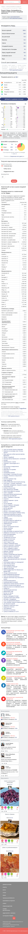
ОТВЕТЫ (4, 903)
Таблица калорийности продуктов (13, 6)
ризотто (6, 502)
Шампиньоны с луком (10, 462)
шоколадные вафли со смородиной (13, 562)
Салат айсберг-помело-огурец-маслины (15, 602)
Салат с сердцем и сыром (11, 548)
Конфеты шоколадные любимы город (14, 512)
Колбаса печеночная (9, 488)
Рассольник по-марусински (11, 466)
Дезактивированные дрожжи (12, 574)
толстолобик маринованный (11, 549)
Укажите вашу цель (6, 164)
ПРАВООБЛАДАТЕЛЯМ (7, 906)
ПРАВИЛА (11, 915)
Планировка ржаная (9, 472)
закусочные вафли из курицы (12, 491)
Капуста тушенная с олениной (12, 545)
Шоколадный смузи (9, 565)
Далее (14, 181)
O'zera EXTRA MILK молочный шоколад (14, 482)
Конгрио (6, 477)
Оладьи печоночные (9, 539)
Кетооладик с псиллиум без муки (13, 474)
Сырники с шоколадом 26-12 (11, 463)
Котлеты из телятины (9, 610)
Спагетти (6, 499)
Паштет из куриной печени (11, 526)
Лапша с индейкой (9, 457)
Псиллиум (6, 471)
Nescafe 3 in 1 (7, 509)
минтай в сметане (8, 536)
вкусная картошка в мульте (11, 546)
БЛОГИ (4, 889)
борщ (20, 8)
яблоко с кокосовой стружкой (12, 511)
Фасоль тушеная (8, 528)
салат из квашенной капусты (12, 600)
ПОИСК (4, 895)
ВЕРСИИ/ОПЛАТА (6, 910)
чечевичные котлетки (10, 537)
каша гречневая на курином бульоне (14, 531)
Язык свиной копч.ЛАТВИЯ (11, 489)
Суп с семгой (7, 525)
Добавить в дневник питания (14, 99)
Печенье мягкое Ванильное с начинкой (14, 458)
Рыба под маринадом (10, 534)
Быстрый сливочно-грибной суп (12, 520)
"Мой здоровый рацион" (16, 70)
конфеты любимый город (11, 543)
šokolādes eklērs (8, 519)
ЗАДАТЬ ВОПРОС (6, 913)
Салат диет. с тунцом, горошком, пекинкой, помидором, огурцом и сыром (15, 484)
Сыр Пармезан (8, 608)
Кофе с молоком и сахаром (11, 557)
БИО (5, 465)
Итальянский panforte (10, 580)
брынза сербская (8, 553)
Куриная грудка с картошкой (12, 556)
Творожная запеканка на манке (12, 514)
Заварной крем (8, 523)
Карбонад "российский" (10, 495)
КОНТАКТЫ (13, 913)
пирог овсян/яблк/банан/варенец (13, 516)
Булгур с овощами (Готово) (11, 596)
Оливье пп (6, 588)
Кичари (6, 460)
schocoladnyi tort (8, 486)
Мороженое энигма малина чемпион (14, 583)
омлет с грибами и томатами (12, 497)
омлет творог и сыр (9, 542)
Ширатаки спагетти (9, 607)
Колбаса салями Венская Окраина (13, 554)
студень (6, 517)
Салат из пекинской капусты (11, 576)
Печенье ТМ (7, 468)
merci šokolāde (8, 529)
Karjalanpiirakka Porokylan (11, 582)
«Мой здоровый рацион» (14, 416)
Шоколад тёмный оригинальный (13, 494)
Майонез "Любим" (9, 551)
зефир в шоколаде (9, 568)
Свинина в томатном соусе (11, 605)
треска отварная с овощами (11, 505)
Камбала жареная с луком (11, 500)
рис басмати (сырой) (9, 603)
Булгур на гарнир (8, 593)
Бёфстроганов (7, 594)
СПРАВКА (5, 908)
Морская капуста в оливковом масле (14, 587)
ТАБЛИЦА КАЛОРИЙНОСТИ (8, 898)
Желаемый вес (5, 174)
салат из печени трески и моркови (13, 449)
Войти (25, 2)
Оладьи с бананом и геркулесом (13, 475)
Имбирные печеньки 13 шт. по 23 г (13, 533)
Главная (3, 6)
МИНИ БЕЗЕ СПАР (8, 591)
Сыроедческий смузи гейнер (11, 597)
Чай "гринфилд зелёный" (10, 566)
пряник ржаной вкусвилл (11, 522)
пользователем (14, 17)
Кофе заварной (8, 480)
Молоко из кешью (9, 540)
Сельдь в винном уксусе (10, 573)
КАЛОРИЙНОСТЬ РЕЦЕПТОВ (9, 900)
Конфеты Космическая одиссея (12, 585)
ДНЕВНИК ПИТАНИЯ (7, 884)
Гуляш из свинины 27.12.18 (11, 611)
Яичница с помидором (10, 599)
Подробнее (22, 408)
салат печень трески (9, 563)
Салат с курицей (8, 492)
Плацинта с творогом (9, 506)
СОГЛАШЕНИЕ (6, 915)
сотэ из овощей (8, 503)
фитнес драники (8, 508)
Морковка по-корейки (10, 469)
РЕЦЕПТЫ (5, 887)
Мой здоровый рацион (15, 18)
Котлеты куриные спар (10, 478)
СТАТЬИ (4, 892)
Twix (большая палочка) (10, 590)
